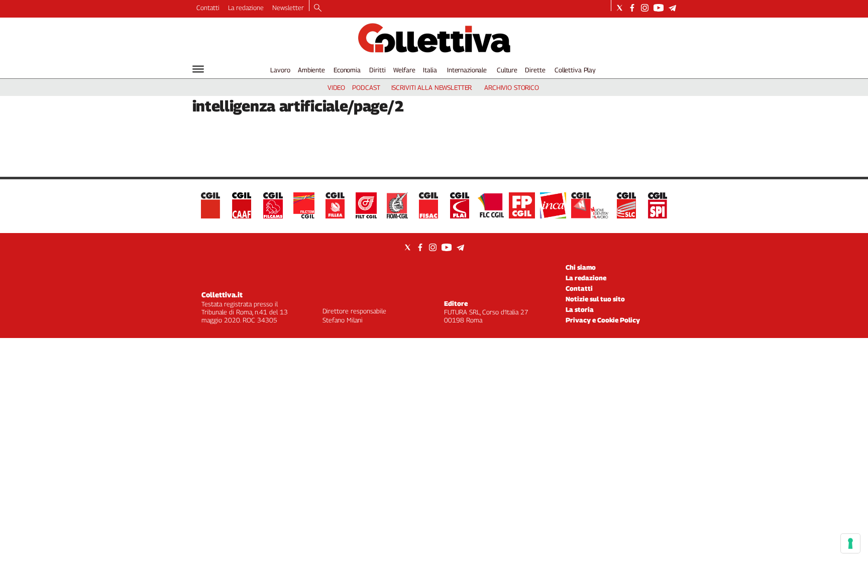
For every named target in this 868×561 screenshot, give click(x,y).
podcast (366, 87)
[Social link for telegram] (672, 8)
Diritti (377, 70)
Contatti (208, 8)
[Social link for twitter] (619, 8)
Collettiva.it (222, 294)
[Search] (317, 8)
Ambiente (311, 70)
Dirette (535, 70)
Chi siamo (581, 267)
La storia (580, 309)
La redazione (246, 8)
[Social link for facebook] (632, 8)
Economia (347, 70)
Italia (430, 70)
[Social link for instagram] (644, 8)
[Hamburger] (198, 69)
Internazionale (467, 70)
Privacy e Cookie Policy (603, 320)
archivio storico (511, 87)
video (336, 87)
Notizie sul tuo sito (595, 299)
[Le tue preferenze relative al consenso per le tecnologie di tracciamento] (850, 543)
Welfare (404, 70)
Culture (507, 70)
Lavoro (280, 70)
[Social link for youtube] (659, 8)
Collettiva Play (575, 70)
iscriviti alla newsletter (431, 87)
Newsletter (288, 8)
